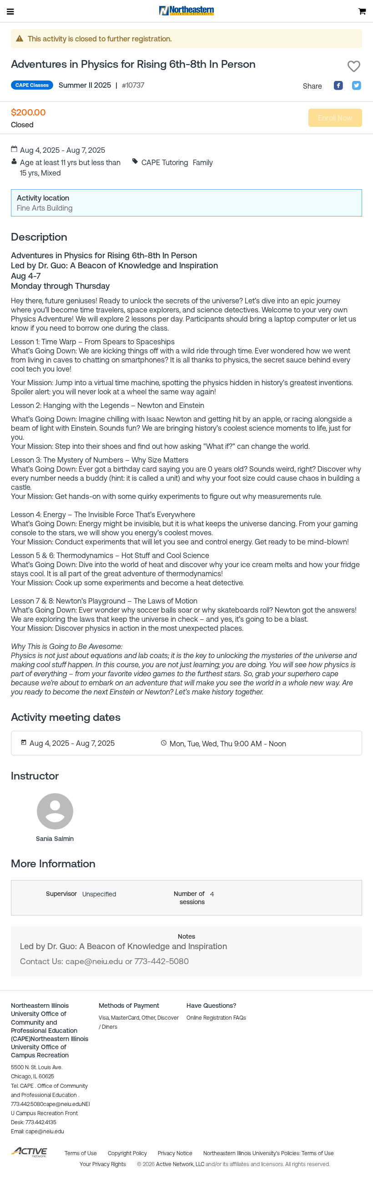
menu (11, 11)
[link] (55, 811)
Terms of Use (318, 1153)
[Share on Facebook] (338, 88)
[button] (354, 66)
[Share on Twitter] (356, 88)
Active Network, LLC (181, 1164)
